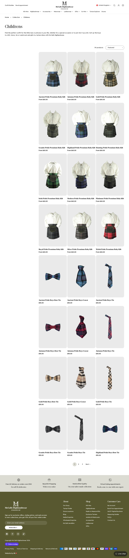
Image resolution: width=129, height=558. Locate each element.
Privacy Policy (9, 548)
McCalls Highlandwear (19, 540)
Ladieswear (89, 523)
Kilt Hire (88, 505)
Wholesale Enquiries (69, 520)
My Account (111, 505)
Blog (64, 514)
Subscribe (12, 527)
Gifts (87, 526)
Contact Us (111, 520)
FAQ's (109, 517)
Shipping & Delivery (36, 548)
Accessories (90, 520)
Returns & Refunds (51, 548)
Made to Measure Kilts (93, 511)
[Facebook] (7, 534)
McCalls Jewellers (68, 523)
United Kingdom (104, 5)
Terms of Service (22, 548)
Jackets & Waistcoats (93, 517)
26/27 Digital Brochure (115, 511)
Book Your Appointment (115, 508)
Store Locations (68, 511)
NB (14, 553)
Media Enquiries (68, 517)
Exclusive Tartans (91, 514)
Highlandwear (90, 508)
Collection (16, 17)
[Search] (114, 5)
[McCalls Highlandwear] (64, 5)
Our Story (66, 505)
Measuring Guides (113, 514)
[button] (123, 5)
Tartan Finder (67, 508)
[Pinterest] (12, 534)
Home (7, 17)
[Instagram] (18, 534)
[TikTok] (24, 534)
